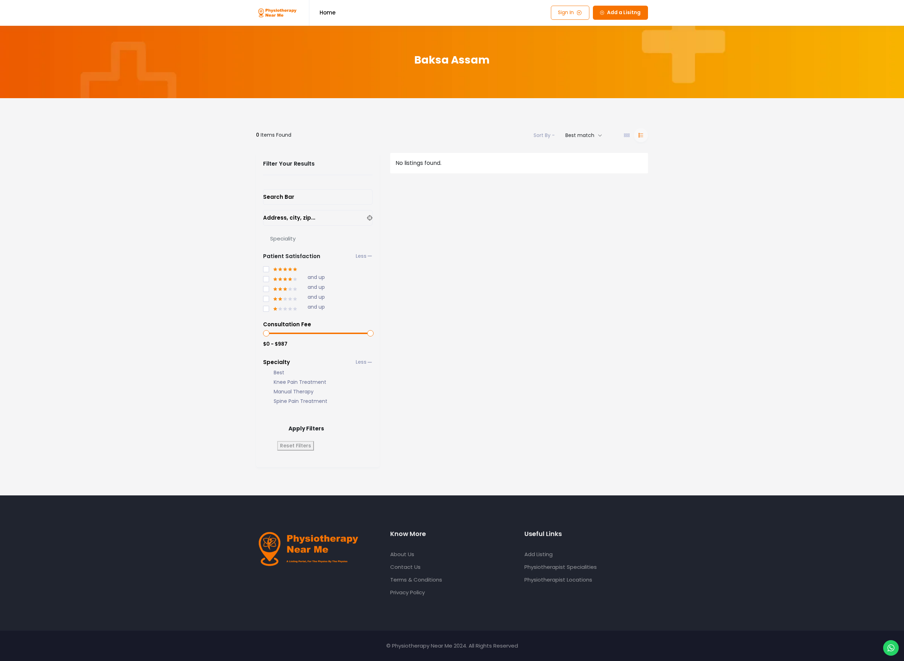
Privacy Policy (407, 592)
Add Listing (538, 554)
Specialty (276, 362)
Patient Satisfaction (291, 256)
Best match (579, 135)
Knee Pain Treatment (300, 382)
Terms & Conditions (416, 579)
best (279, 372)
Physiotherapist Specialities (560, 567)
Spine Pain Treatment (300, 401)
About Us (402, 554)
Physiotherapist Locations (558, 579)
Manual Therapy (294, 391)
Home (327, 12)
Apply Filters (306, 428)
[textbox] (283, 238)
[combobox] (318, 238)
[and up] (280, 277)
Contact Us (405, 567)
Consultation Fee (287, 324)
